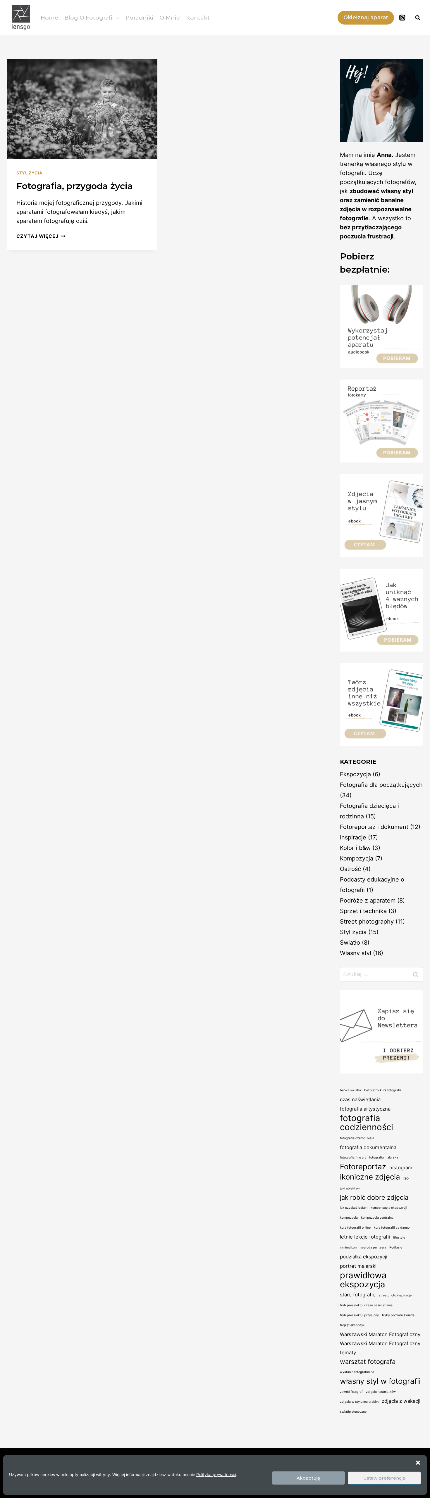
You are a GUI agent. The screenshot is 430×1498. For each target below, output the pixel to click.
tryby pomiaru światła (398, 1315)
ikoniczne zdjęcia (370, 1176)
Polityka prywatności (216, 1474)
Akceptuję (308, 1478)
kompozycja (349, 1218)
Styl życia (29, 172)
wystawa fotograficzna (357, 1372)
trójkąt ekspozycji (353, 1325)
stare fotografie (358, 1295)
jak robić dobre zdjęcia (374, 1197)
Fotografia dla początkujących (381, 784)
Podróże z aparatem (367, 900)
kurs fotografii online (355, 1227)
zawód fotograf (351, 1392)
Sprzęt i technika (363, 911)
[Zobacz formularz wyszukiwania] (417, 18)
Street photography (367, 921)
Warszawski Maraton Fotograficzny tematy (380, 1348)
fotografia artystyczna (365, 1109)
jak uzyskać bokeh (353, 1208)
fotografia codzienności (366, 1122)
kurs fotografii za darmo (392, 1227)
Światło (350, 942)
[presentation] (82, 109)
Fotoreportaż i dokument (374, 826)
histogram (400, 1167)
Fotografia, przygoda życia (74, 186)
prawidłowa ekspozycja (363, 1280)
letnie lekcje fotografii (365, 1237)
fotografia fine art (353, 1157)
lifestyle (399, 1237)
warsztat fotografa (367, 1361)
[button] (418, 1463)
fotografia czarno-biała (357, 1138)
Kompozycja (356, 858)
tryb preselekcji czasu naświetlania (366, 1305)
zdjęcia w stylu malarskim (359, 1402)
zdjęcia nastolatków (381, 1392)
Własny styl (355, 953)
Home (49, 17)
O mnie (169, 17)
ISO (406, 1178)
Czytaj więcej (40, 236)
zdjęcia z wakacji (401, 1401)
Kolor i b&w (355, 847)
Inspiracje (353, 837)
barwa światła (350, 1090)
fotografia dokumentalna (368, 1147)
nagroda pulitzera (373, 1247)
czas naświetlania (360, 1099)
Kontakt (198, 17)
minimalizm (348, 1247)
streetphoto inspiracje (395, 1295)
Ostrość (350, 868)
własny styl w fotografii (380, 1381)
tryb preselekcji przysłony (359, 1315)
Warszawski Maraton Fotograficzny (380, 1334)
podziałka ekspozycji (363, 1257)
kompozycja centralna (377, 1218)
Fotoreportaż (363, 1166)
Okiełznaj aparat (365, 17)
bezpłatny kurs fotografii (382, 1090)
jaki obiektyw (350, 1188)
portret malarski (358, 1266)
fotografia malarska (383, 1157)
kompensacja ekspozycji (389, 1208)
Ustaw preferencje (384, 1478)
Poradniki (139, 17)
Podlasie (395, 1247)
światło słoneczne (353, 1412)
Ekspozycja (355, 774)
